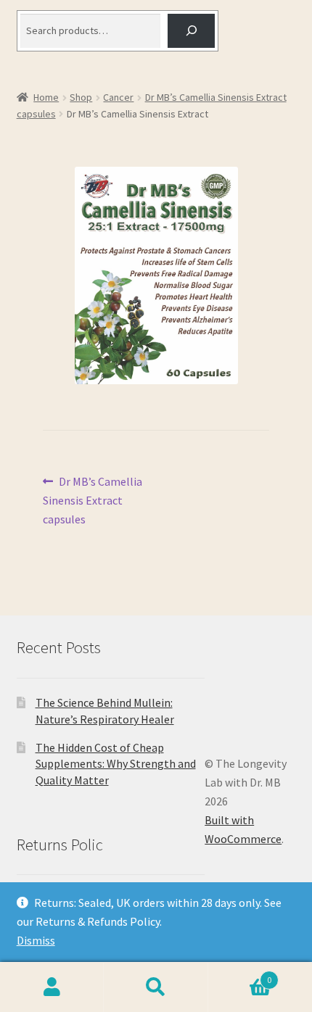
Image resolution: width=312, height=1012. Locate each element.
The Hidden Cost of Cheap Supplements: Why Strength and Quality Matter (116, 763)
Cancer (118, 97)
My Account (52, 987)
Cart (240, 974)
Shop (81, 97)
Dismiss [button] (36, 940)
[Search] (191, 31)
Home (46, 97)
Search (156, 987)
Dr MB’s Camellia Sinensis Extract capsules (93, 499)
